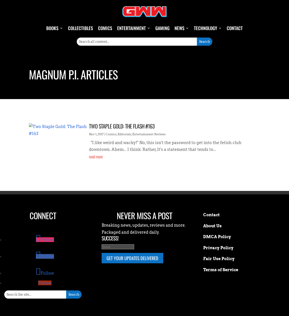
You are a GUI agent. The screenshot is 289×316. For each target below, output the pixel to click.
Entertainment (131, 28)
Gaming (162, 28)
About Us (212, 225)
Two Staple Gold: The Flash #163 (121, 126)
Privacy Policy (218, 247)
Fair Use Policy (219, 258)
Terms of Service (220, 269)
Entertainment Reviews (148, 134)
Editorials (124, 134)
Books (52, 28)
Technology (205, 28)
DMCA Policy (217, 236)
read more (96, 156)
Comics (105, 28)
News (179, 28)
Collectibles (80, 28)
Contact (235, 28)
